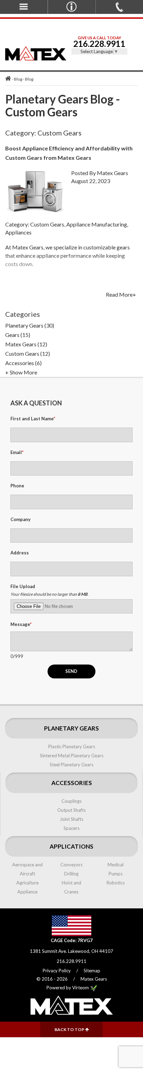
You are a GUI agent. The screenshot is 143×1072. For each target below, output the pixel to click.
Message (21, 624)
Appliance (27, 891)
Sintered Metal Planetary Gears (71, 755)
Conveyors (71, 864)
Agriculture (27, 882)
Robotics (116, 882)
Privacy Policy (57, 970)
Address (19, 552)
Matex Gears (112, 173)
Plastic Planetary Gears (71, 746)
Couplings (71, 801)
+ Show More (21, 372)
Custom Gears (47, 224)
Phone (17, 485)
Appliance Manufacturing (96, 224)
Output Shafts (71, 810)
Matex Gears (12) (26, 344)
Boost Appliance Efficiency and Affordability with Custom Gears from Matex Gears (69, 152)
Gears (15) (17, 334)
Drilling (71, 873)
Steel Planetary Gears (71, 764)
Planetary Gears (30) (29, 325)
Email (17, 452)
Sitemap (92, 970)
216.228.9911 (99, 44)
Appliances (18, 232)
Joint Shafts (71, 819)
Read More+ (121, 294)
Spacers (71, 828)
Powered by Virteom (68, 987)
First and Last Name (32, 418)
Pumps (116, 873)
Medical (116, 864)
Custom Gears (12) (27, 353)
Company (20, 519)
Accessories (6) (23, 363)
